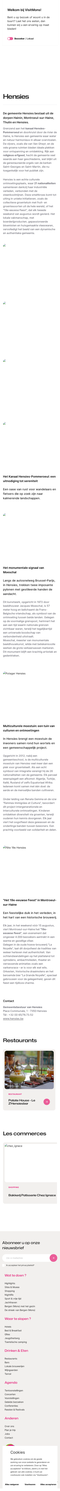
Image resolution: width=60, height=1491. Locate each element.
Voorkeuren (30, 1484)
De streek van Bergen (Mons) (20, 1310)
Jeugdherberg (12, 1338)
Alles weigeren (12, 1484)
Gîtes (7, 1334)
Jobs (7, 1433)
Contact (9, 1437)
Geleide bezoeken (14, 1402)
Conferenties (11, 1405)
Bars (7, 1362)
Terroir (8, 1373)
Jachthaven (11, 1302)
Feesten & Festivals (14, 1409)
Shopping (10, 1291)
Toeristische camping (16, 1342)
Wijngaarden (11, 1370)
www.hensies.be (13, 1018)
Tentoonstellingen (14, 1390)
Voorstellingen (12, 1398)
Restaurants (11, 1358)
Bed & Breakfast (13, 1330)
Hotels (8, 1326)
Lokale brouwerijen (14, 1366)
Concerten (10, 1394)
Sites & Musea (12, 1287)
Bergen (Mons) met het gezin (20, 1306)
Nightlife (9, 1294)
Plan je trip (10, 1430)
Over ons (9, 1426)
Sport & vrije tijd (13, 1298)
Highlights (10, 1283)
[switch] (10, 38)
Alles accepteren (48, 1484)
